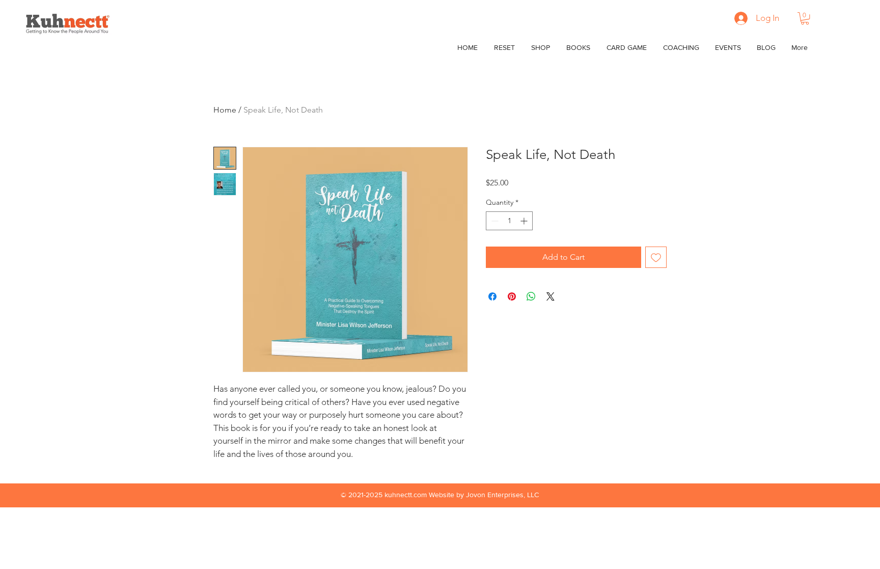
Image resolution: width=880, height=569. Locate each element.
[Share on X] (550, 296)
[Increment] (524, 221)
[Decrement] (493, 221)
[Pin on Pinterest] (512, 296)
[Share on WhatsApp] (531, 296)
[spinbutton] (509, 221)
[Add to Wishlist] (656, 257)
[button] (805, 18)
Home (224, 110)
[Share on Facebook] (492, 296)
